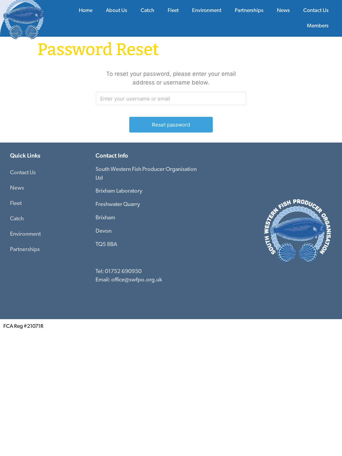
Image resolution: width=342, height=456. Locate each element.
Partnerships (249, 10)
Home (86, 10)
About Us (116, 10)
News (283, 10)
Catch (147, 10)
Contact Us (316, 10)
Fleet (16, 203)
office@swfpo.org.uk (136, 280)
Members (318, 26)
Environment (206, 10)
